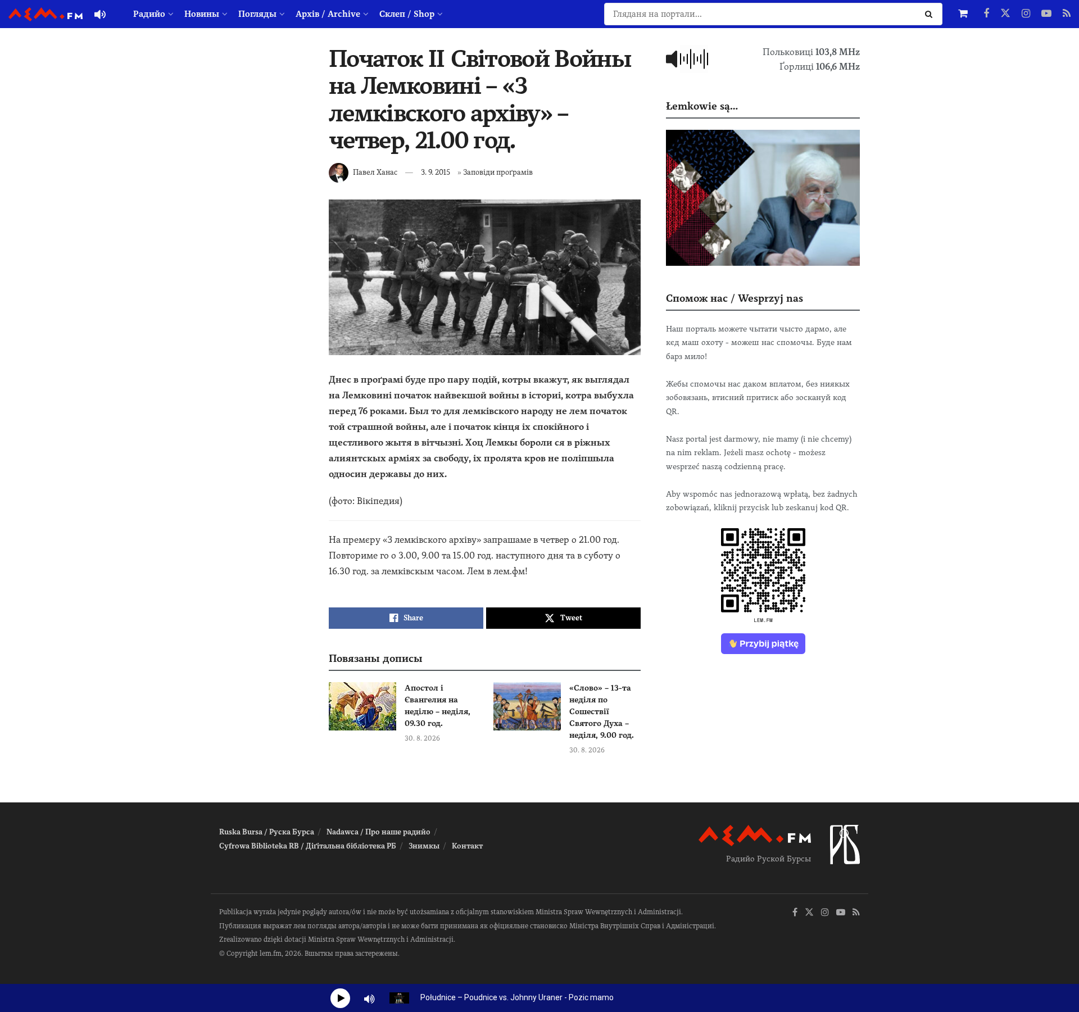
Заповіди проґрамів (498, 172)
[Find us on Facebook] (986, 14)
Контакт (467, 846)
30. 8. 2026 (422, 738)
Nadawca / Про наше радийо (378, 832)
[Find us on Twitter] (1005, 14)
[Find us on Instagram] (1026, 14)
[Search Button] (930, 14)
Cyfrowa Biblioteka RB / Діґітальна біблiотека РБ (307, 846)
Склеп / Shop (406, 14)
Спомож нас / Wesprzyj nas (734, 298)
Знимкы (424, 846)
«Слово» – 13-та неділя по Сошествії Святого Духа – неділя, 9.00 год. (601, 711)
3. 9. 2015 (435, 172)
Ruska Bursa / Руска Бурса (266, 832)
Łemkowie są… (702, 106)
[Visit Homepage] (45, 14)
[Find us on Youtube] (1046, 14)
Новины (201, 14)
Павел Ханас (375, 172)
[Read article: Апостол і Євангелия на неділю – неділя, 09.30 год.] (362, 706)
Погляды (257, 14)
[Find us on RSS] (1067, 14)
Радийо (149, 14)
